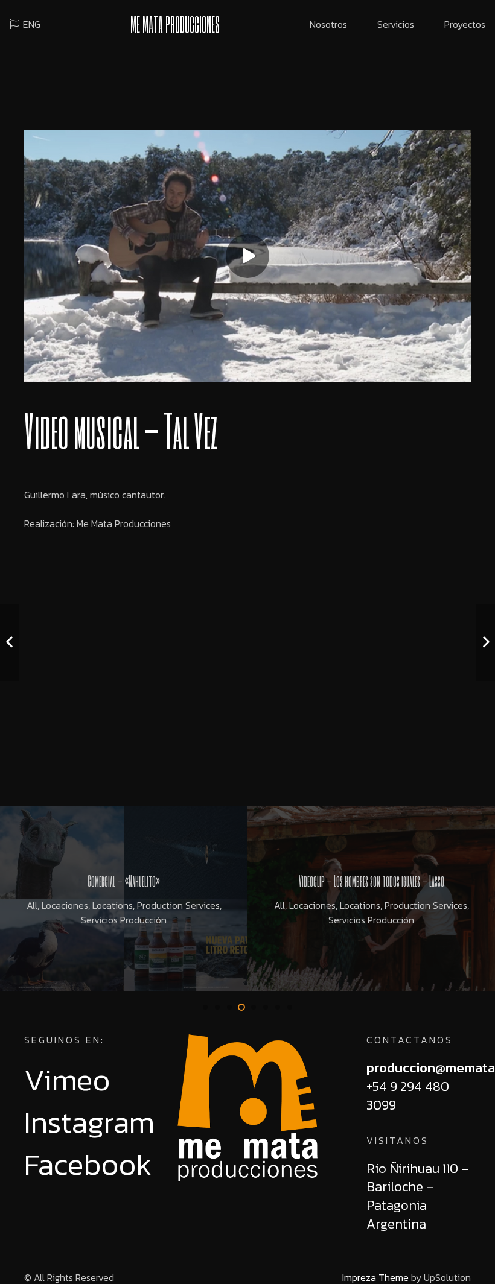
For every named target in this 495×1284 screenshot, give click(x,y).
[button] (205, 1007)
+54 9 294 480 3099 (407, 1096)
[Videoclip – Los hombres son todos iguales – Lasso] (371, 899)
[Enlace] (247, 1108)
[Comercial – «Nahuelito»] (124, 899)
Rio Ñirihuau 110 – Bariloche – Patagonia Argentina (417, 1196)
